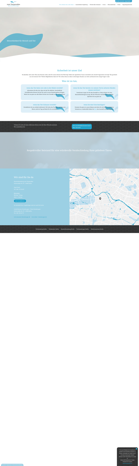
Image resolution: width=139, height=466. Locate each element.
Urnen (104, 4)
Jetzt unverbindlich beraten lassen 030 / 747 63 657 (82, 126)
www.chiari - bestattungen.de (39, 217)
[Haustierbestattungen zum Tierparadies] (13, 4)
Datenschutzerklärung (127, 463)
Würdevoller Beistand (95, 4)
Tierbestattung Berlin (41, 229)
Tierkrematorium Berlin (97, 229)
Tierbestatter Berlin (54, 229)
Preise (118, 4)
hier (95, 109)
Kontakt (4, 464)
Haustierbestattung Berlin (67, 229)
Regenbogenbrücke (127, 4)
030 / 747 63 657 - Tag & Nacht (123, 1)
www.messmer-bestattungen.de (22, 217)
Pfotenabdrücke (111, 4)
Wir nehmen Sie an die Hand (66, 4)
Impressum (9, 464)
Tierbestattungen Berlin (82, 229)
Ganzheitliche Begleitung (82, 4)
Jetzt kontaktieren (20, 201)
